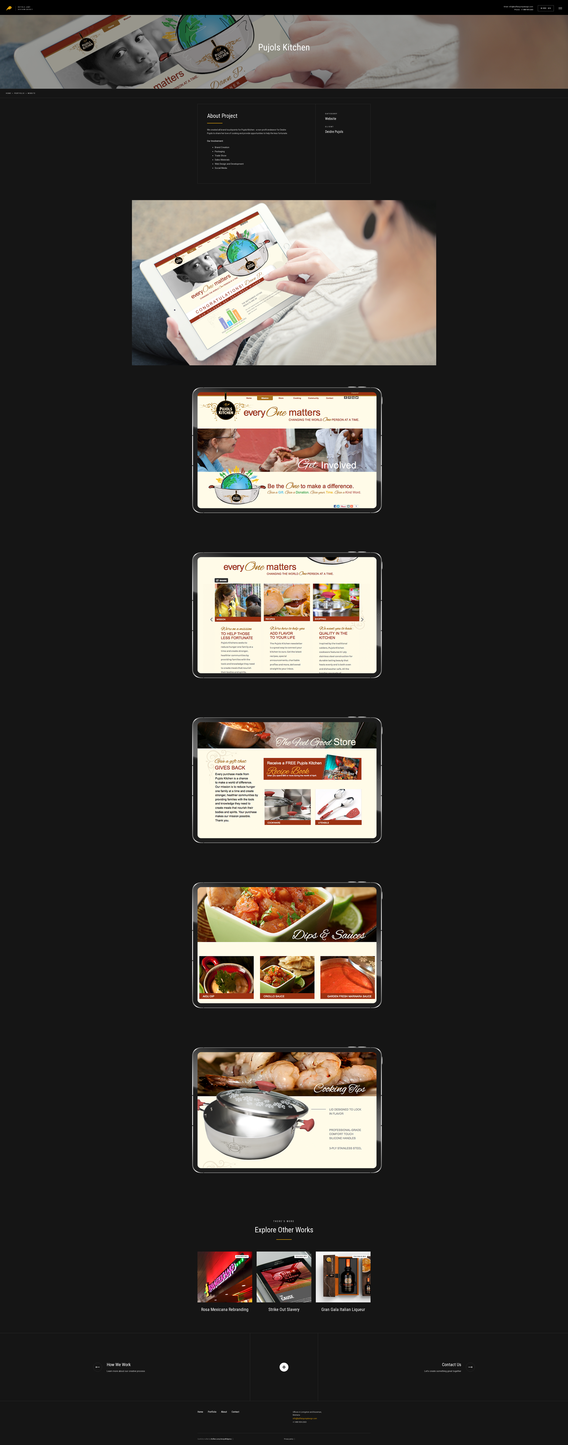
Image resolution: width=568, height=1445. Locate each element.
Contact (235, 1411)
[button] (560, 8)
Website (31, 93)
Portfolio (19, 93)
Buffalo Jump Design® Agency (221, 1439)
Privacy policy (288, 1439)
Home (8, 93)
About (224, 1411)
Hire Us (546, 8)
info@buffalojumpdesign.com (305, 1419)
